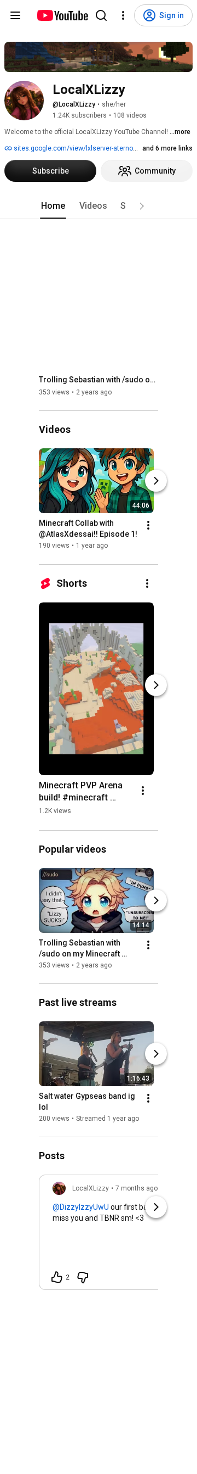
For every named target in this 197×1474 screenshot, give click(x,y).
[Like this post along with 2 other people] (57, 1277)
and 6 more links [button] (167, 148)
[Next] (156, 481)
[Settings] (123, 15)
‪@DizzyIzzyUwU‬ (81, 1207)
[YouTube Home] (62, 15)
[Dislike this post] (82, 1277)
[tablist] (98, 206)
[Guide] (15, 15)
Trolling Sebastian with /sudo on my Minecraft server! (99, 379)
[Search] (101, 15)
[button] (142, 206)
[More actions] (148, 526)
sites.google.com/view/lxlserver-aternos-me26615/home (100, 148)
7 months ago (136, 1188)
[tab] (53, 206)
